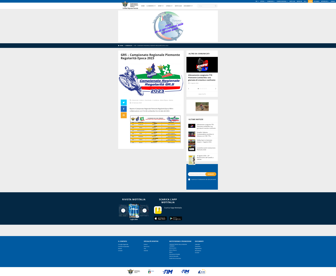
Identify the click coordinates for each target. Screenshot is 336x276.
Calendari (197, 244)
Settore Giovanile (173, 256)
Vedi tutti (202, 94)
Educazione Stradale (174, 254)
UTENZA (168, 6)
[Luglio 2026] (134, 210)
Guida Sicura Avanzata (175, 258)
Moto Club (292, 1)
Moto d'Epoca (164, 100)
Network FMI (324, 1)
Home (143, 6)
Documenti (316, 1)
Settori (262, 1)
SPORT (160, 6)
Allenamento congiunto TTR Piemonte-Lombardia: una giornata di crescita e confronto (201, 77)
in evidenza (156, 100)
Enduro (141, 100)
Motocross (146, 246)
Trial (145, 248)
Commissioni (270, 1)
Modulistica (198, 250)
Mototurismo (172, 248)
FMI (256, 1)
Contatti (120, 250)
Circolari (197, 252)
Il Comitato (150, 6)
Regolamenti (198, 248)
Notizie (171, 100)
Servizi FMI (299, 1)
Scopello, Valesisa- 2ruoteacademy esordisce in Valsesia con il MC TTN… (205, 134)
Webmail (333, 1)
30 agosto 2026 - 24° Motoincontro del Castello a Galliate (205, 157)
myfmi (310, 1)
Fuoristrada (148, 100)
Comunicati (128, 45)
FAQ (305, 1)
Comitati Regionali (281, 1)
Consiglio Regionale (123, 244)
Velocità (146, 250)
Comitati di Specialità (123, 246)
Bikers (170, 252)
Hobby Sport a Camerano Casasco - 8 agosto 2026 (204, 141)
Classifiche (197, 246)
